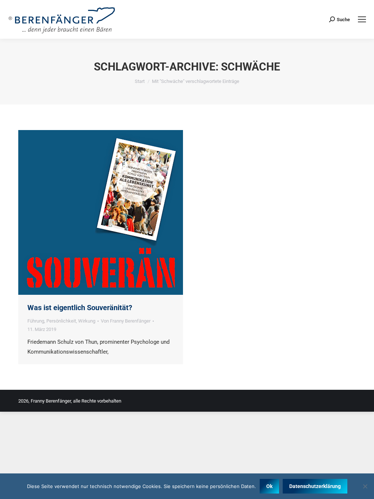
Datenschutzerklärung (315, 486)
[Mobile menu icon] (362, 19)
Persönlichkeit (61, 321)
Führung (35, 321)
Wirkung (86, 321)
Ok (269, 486)
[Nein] (365, 486)
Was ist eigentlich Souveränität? (79, 307)
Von (125, 321)
